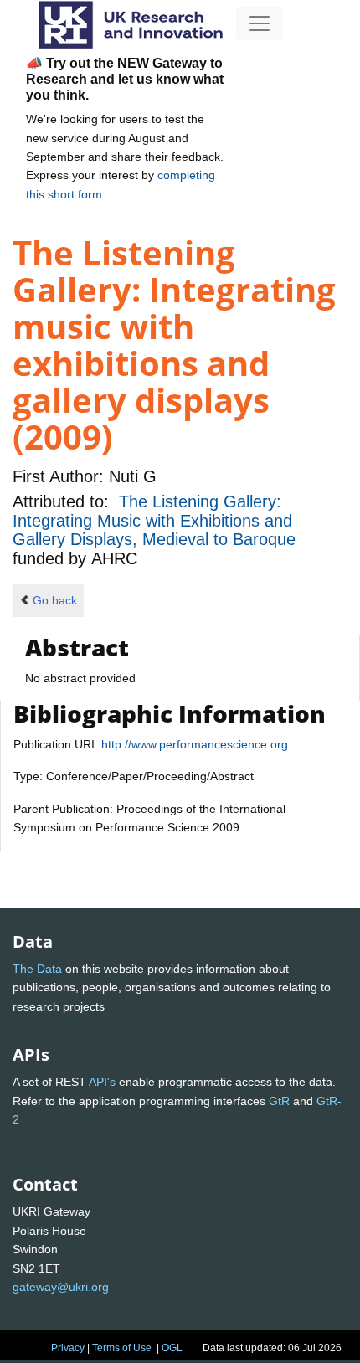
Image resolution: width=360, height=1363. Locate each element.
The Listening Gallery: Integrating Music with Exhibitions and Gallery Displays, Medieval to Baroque (154, 520)
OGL (172, 1348)
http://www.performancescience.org (194, 744)
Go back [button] (55, 600)
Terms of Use (122, 1348)
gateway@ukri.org (61, 1287)
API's (102, 1081)
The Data (37, 968)
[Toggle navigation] (259, 23)
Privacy (68, 1348)
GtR (279, 1101)
